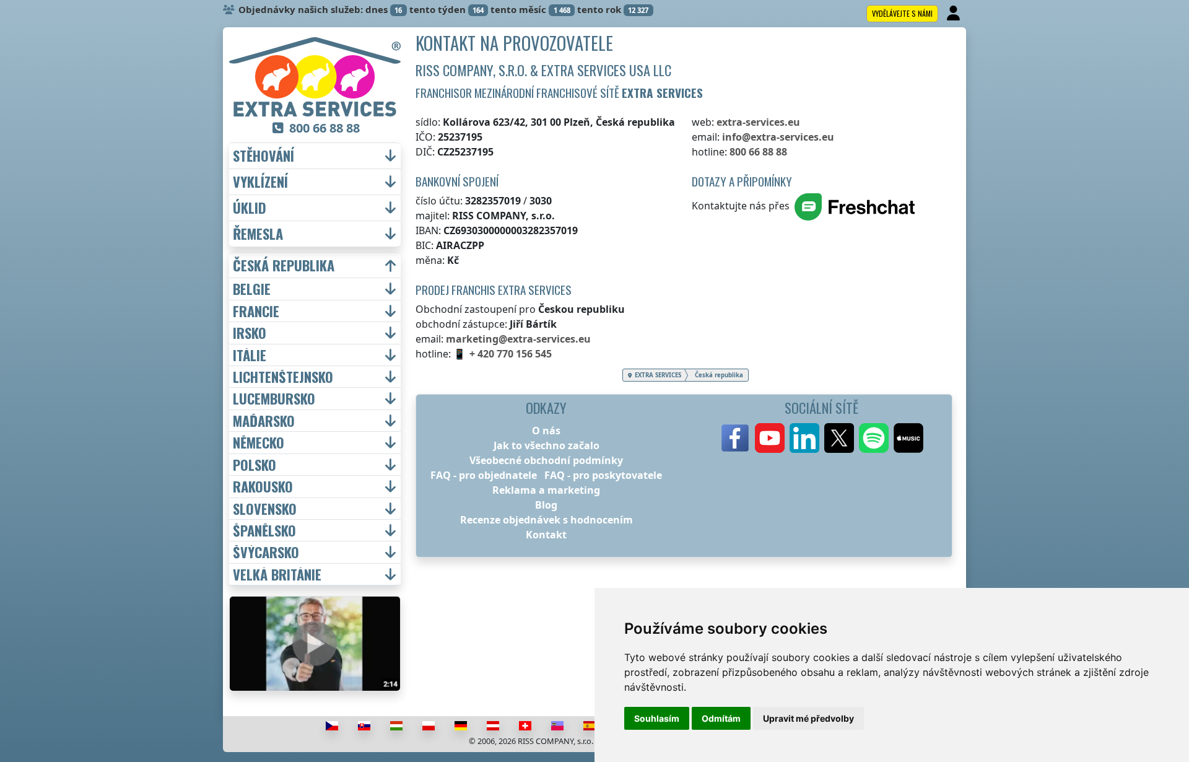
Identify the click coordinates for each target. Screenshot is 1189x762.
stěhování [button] (263, 155)
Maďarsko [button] (264, 420)
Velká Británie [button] (277, 574)
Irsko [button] (249, 332)
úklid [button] (249, 207)
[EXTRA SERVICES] (315, 76)
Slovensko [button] (265, 508)
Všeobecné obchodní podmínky (546, 460)
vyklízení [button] (260, 181)
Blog (546, 505)
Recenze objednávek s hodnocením (546, 520)
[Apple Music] (908, 438)
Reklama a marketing (546, 490)
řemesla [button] (258, 233)
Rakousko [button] (263, 486)
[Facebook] (735, 438)
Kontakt (546, 534)
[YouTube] (770, 438)
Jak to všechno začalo (546, 445)
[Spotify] (874, 438)
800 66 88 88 (758, 152)
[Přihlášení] (954, 13)
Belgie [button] (252, 288)
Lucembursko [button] (274, 398)
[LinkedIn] (804, 438)
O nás (546, 430)
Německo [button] (258, 442)
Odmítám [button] (721, 718)
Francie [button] (256, 311)
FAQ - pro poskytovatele (603, 475)
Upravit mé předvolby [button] (808, 718)
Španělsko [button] (264, 530)
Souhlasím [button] (656, 718)
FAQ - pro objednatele (483, 475)
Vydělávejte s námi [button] (902, 13)
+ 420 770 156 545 (510, 354)
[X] (839, 438)
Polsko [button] (254, 464)
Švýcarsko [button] (266, 552)
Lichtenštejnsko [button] (283, 376)
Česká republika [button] (283, 265)
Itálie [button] (249, 355)
